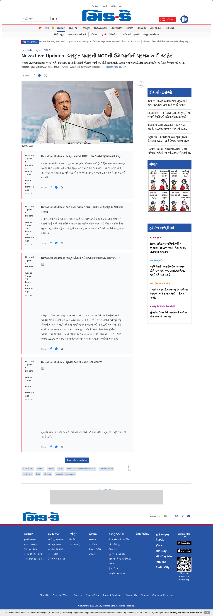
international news (106, 469)
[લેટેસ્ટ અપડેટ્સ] (53, 28)
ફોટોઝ (129, 28)
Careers (78, 595)
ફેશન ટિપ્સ (113, 568)
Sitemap (144, 595)
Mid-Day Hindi (116, 6)
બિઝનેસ (170, 28)
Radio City (162, 567)
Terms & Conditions (112, 595)
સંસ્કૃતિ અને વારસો (117, 573)
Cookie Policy (195, 612)
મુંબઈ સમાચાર (44, 50)
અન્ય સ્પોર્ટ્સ (75, 544)
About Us (44, 595)
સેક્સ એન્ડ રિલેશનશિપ (119, 539)
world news (27, 474)
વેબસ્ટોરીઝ (116, 28)
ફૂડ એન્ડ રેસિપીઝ (117, 554)
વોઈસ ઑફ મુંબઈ (130, 34)
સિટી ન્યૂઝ (59, 34)
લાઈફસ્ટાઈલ (100, 28)
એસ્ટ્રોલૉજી (114, 544)
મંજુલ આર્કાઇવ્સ (151, 34)
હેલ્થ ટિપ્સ (113, 549)
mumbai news (28, 469)
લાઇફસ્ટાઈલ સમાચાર (162, 306)
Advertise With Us (61, 595)
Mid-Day (95, 6)
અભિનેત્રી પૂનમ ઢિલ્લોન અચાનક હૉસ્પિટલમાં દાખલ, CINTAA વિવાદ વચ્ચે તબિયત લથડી (167, 270)
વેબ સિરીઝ (53, 554)
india (38, 474)
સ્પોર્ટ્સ (86, 28)
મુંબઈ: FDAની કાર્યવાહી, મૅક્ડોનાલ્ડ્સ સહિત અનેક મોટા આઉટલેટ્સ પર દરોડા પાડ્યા (92, 41)
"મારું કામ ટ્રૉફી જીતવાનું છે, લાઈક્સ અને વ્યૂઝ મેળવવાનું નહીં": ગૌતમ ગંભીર (169, 293)
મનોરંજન (73, 28)
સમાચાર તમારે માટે (77, 34)
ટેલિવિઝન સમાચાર (56, 559)
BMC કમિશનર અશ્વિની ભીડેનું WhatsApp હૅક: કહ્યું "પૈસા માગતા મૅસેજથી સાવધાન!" (168, 247)
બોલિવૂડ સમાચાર (55, 539)
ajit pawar (47, 474)
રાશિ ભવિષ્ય (155, 28)
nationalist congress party (65, 474)
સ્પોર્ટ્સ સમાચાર (159, 283)
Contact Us (131, 595)
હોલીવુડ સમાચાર (55, 549)
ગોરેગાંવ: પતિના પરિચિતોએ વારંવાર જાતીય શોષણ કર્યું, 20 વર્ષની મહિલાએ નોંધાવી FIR (167, 41)
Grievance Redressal (162, 595)
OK (207, 613)
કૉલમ (94, 34)
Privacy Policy (92, 595)
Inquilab (104, 6)
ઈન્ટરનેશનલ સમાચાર (33, 554)
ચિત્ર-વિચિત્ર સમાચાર (34, 559)
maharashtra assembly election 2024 (81, 469)
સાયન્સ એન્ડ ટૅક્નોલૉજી (120, 559)
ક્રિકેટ (72, 539)
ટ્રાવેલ (111, 563)
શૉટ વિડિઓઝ (110, 34)
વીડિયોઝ (141, 28)
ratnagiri (51, 469)
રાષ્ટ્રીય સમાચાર (31, 549)
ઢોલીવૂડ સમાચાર (55, 544)
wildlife (60, 469)
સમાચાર (61, 28)
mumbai (40, 469)
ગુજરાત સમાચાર (31, 544)
